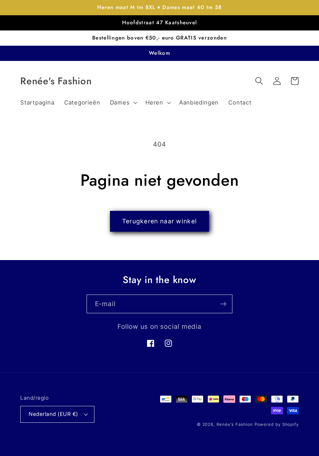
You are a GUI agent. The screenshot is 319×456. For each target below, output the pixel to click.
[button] (123, 102)
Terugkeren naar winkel (159, 221)
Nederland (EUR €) (53, 414)
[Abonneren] (223, 304)
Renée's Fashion (235, 424)
